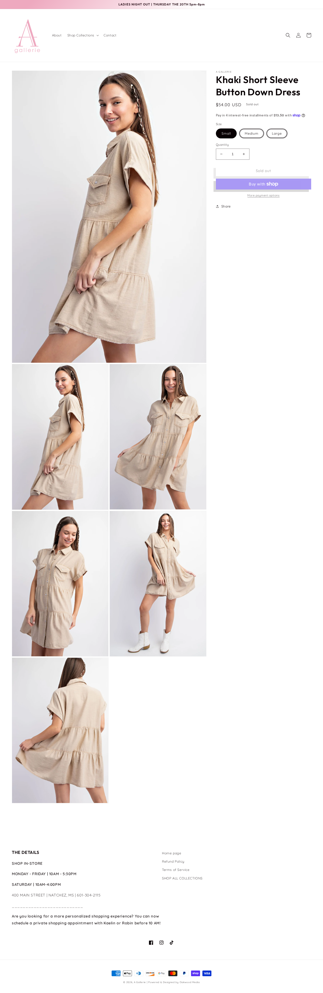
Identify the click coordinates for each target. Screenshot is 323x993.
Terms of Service (176, 870)
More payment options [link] (263, 195)
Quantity (222, 144)
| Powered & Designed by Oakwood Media (173, 982)
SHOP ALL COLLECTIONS (182, 878)
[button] (83, 35)
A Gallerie (140, 982)
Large (277, 133)
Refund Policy (173, 861)
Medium (251, 133)
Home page (171, 853)
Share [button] (226, 206)
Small (226, 133)
